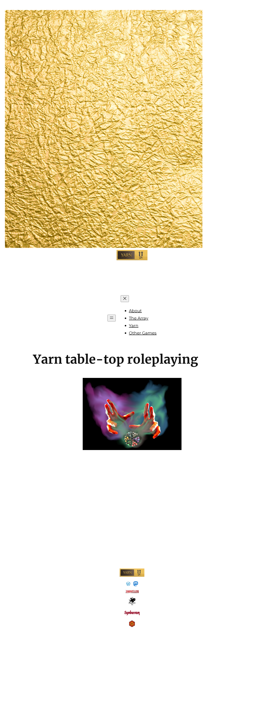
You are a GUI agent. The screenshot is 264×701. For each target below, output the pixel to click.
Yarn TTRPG (132, 275)
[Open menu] (111, 318)
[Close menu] (125, 298)
